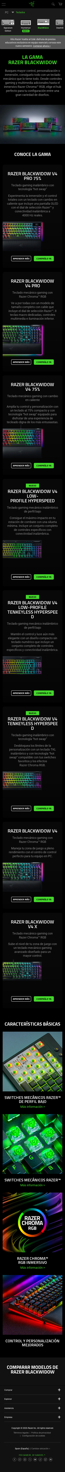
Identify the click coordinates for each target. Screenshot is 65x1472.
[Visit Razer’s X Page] (30, 1459)
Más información (32, 1106)
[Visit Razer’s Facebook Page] (14, 1459)
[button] (4, 4)
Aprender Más (21, 258)
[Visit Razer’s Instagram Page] (19, 1459)
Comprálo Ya (43, 258)
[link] (32, 4)
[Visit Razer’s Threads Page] (24, 1459)
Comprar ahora (41, 46)
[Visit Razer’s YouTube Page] (35, 1459)
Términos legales (21, 1433)
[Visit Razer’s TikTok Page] (40, 1459)
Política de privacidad (41, 1433)
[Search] (53, 4)
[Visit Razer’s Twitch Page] (45, 1459)
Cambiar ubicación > (40, 1448)
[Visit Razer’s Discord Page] (50, 1459)
